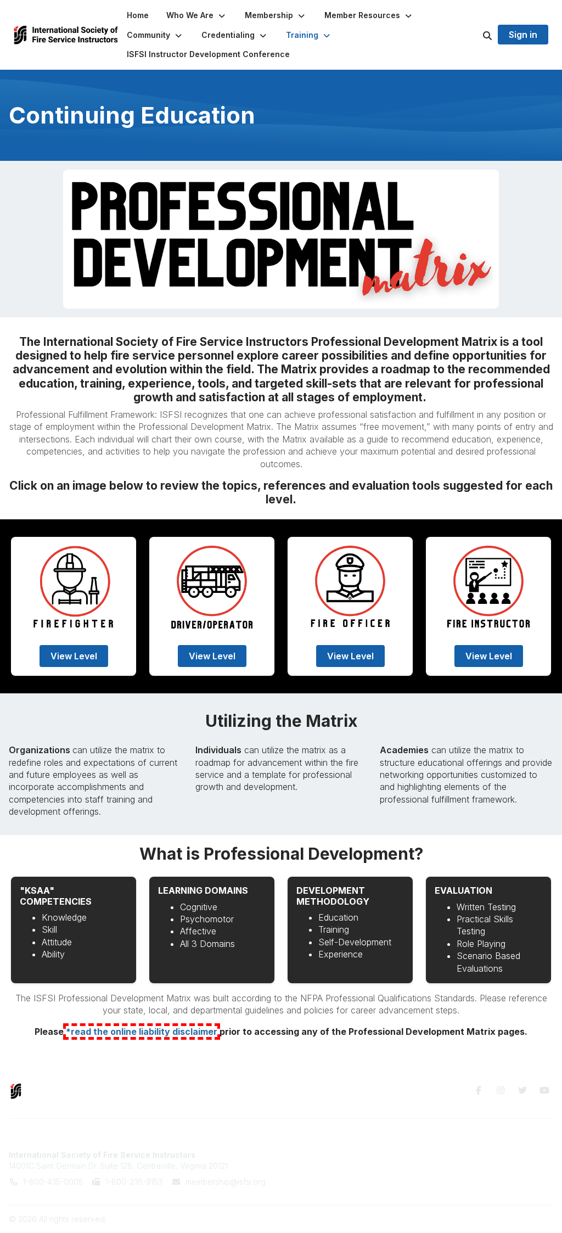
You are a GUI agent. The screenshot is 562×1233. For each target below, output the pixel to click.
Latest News (316, 1176)
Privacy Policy (462, 1165)
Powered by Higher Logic (506, 1219)
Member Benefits (325, 1154)
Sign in (523, 34)
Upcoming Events (325, 1165)
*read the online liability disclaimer (141, 1031)
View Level (73, 656)
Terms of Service (468, 1154)
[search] (473, 35)
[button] (197, 15)
